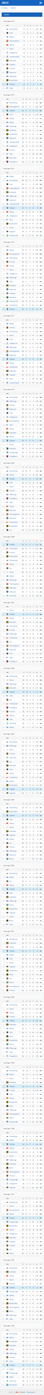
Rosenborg (13, 29)
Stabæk (12, 84)
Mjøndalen (13, 158)
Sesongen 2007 (8, 602)
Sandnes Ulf (14, 235)
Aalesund (13, 72)
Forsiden (5, 8)
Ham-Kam (13, 595)
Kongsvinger (14, 452)
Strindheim (13, 1385)
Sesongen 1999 (8, 1063)
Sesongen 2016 (8, 21)
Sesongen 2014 (8, 168)
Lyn (11, 530)
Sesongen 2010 (8, 389)
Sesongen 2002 (8, 865)
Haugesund (13, 52)
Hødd (11, 1377)
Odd (11, 33)
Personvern (31, 1392)
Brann (12, 49)
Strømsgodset (14, 41)
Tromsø (12, 68)
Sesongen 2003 (8, 799)
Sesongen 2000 (8, 997)
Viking (12, 45)
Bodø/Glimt (13, 80)
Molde (12, 37)
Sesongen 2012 (8, 242)
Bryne (12, 859)
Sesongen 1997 (8, 1194)
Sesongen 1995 (8, 1326)
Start (11, 88)
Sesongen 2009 (8, 463)
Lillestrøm (13, 60)
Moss (11, 920)
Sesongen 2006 (8, 668)
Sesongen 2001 (8, 931)
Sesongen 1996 (8, 1260)
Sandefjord (13, 162)
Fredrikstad (13, 305)
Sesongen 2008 (8, 537)
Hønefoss (13, 297)
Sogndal (12, 64)
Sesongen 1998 (8, 1128)
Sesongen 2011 (8, 316)
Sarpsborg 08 (14, 56)
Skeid (11, 1118)
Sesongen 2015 (8, 95)
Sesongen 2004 (8, 734)
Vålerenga (13, 76)
